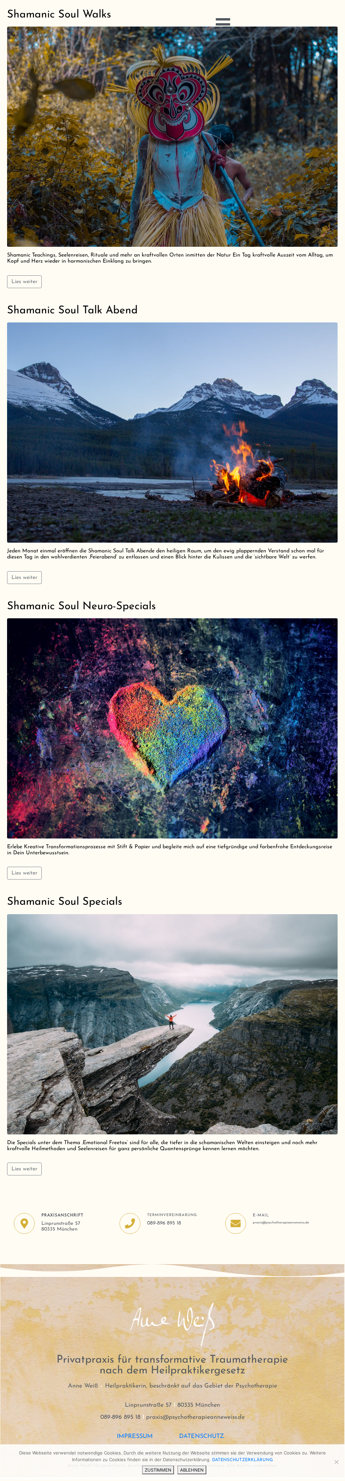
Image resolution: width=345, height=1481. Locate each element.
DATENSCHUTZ (203, 1437)
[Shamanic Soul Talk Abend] (172, 432)
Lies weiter (24, 281)
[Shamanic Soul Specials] (172, 1024)
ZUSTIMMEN (158, 1470)
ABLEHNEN (192, 1470)
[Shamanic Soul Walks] (172, 136)
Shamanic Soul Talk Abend (72, 310)
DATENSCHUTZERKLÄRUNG (242, 1460)
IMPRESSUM (135, 1437)
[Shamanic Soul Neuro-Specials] (172, 728)
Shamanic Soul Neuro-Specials (81, 606)
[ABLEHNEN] (336, 1461)
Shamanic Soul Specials (64, 902)
